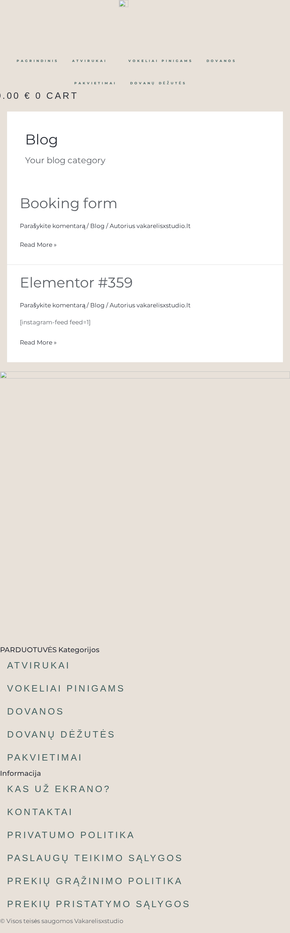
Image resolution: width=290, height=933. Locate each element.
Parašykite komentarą (52, 225)
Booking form (68, 203)
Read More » (38, 243)
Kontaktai (40, 812)
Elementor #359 (76, 282)
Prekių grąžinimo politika (95, 881)
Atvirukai (89, 61)
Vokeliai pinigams (160, 61)
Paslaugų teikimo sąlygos (95, 858)
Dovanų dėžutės (158, 83)
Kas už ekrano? (59, 789)
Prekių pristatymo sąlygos (99, 904)
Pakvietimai (95, 83)
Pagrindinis (38, 61)
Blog (97, 225)
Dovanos (222, 61)
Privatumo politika (71, 835)
